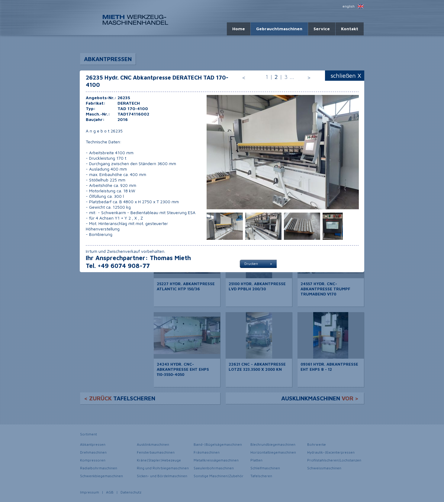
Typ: (90, 108)
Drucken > (258, 263)
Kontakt (349, 28)
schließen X (346, 75)
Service (322, 28)
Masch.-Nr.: (98, 113)
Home (238, 28)
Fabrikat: (95, 103)
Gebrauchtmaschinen (279, 28)
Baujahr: (95, 119)
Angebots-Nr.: (101, 97)
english (349, 6)
